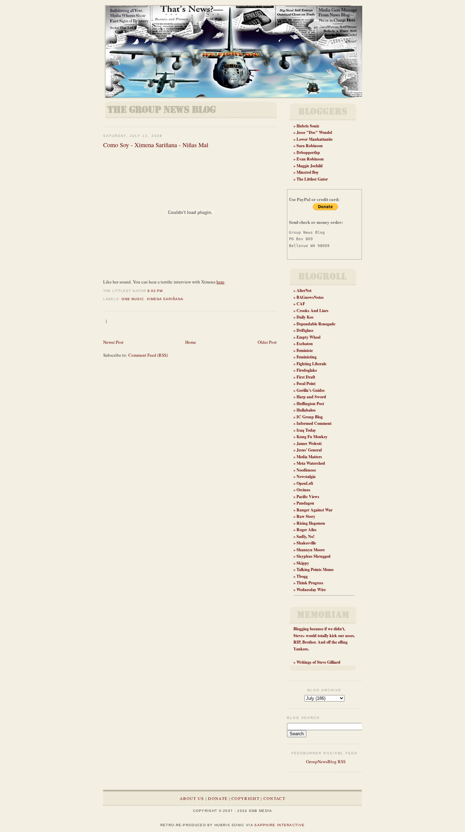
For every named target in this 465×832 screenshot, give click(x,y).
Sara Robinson (309, 146)
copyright (245, 798)
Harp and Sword (311, 397)
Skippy (302, 563)
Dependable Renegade (315, 324)
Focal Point (306, 383)
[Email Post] (164, 291)
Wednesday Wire (311, 589)
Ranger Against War (314, 510)
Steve (298, 635)
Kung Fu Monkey (311, 437)
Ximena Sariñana (165, 299)
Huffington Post (310, 403)
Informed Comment (314, 423)
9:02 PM (155, 291)
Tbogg (302, 576)
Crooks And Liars (312, 310)
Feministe (304, 350)
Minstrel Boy (307, 172)
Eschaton (304, 343)
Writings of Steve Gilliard (318, 662)
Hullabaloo (306, 410)
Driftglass (305, 330)
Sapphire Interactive (279, 825)
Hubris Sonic (307, 126)
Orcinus (303, 490)
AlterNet (303, 290)
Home (190, 342)
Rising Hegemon (310, 523)
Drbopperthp (308, 152)
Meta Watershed (310, 463)
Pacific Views (307, 496)
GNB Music (133, 299)
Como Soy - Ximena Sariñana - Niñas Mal (155, 145)
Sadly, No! (305, 536)
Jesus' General (309, 450)
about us (192, 798)
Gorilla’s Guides (310, 390)
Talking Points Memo (315, 569)
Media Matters (309, 457)
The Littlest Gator (312, 179)
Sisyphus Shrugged (313, 556)
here (220, 282)
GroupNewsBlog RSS (325, 761)
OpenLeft (304, 483)
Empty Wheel (308, 337)
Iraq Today (306, 430)
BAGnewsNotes (310, 297)
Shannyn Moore (310, 550)
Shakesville (306, 543)
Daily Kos (305, 317)
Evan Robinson (310, 159)
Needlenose (306, 470)
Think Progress (309, 583)
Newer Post (113, 342)
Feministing (306, 357)
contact (274, 798)
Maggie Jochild (309, 166)
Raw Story (305, 516)
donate (217, 798)
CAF (300, 304)
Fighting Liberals (311, 364)
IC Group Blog (309, 417)
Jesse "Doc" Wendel (314, 132)
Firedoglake (306, 370)
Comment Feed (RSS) (148, 355)
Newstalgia (306, 476)
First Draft (305, 377)
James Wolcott (309, 443)
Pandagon (305, 503)
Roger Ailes (306, 530)
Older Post (267, 342)
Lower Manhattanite (314, 139)
